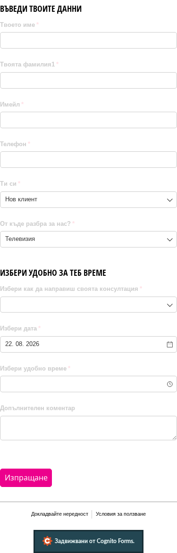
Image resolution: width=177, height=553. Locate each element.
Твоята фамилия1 (51, 64)
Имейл (33, 104)
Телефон (37, 144)
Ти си (32, 183)
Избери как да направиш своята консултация (88, 288)
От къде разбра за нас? (59, 223)
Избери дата (42, 328)
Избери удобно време (57, 368)
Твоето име (41, 24)
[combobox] (88, 199)
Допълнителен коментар (37, 408)
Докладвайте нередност (59, 514)
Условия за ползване (121, 514)
